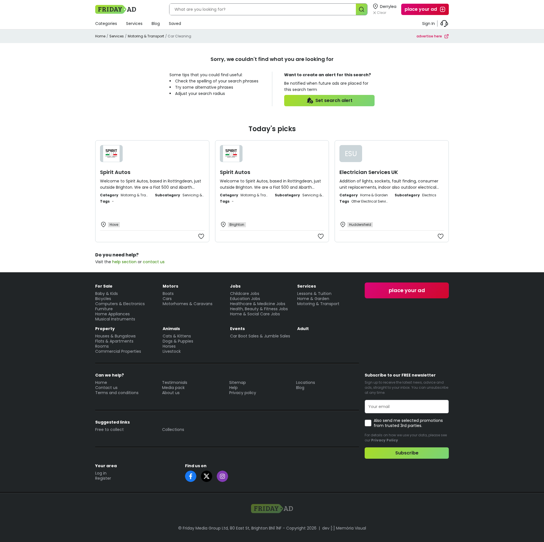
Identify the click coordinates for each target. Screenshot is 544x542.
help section (124, 262)
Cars (167, 298)
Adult (303, 328)
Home (100, 36)
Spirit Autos (115, 172)
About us (171, 393)
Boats (168, 293)
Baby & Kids (106, 293)
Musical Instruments (115, 319)
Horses (169, 346)
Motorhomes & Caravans (187, 303)
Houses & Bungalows (115, 336)
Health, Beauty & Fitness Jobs (259, 308)
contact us (154, 262)
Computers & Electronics (120, 303)
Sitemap (237, 382)
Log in (101, 473)
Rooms (102, 346)
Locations (305, 382)
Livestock (172, 351)
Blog (156, 23)
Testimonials (174, 382)
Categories (106, 23)
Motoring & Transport (146, 36)
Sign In (428, 23)
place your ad (421, 9)
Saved (175, 23)
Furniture (104, 308)
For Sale (103, 286)
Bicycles (103, 298)
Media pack (173, 387)
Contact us (106, 387)
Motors (170, 286)
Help (233, 387)
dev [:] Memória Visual (344, 528)
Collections (173, 429)
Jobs (235, 286)
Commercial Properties (118, 351)
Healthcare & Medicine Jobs (257, 303)
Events (237, 328)
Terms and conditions (117, 393)
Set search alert (333, 100)
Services (134, 23)
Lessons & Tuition (314, 293)
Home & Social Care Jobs (255, 313)
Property (105, 328)
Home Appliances (112, 313)
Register (103, 478)
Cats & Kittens (177, 336)
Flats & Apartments (114, 341)
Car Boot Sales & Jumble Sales (260, 336)
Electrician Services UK (368, 172)
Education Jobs (245, 298)
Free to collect (109, 429)
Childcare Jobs (244, 293)
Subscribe (406, 453)
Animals (171, 328)
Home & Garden (313, 298)
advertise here (429, 36)
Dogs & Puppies (178, 341)
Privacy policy (242, 393)
